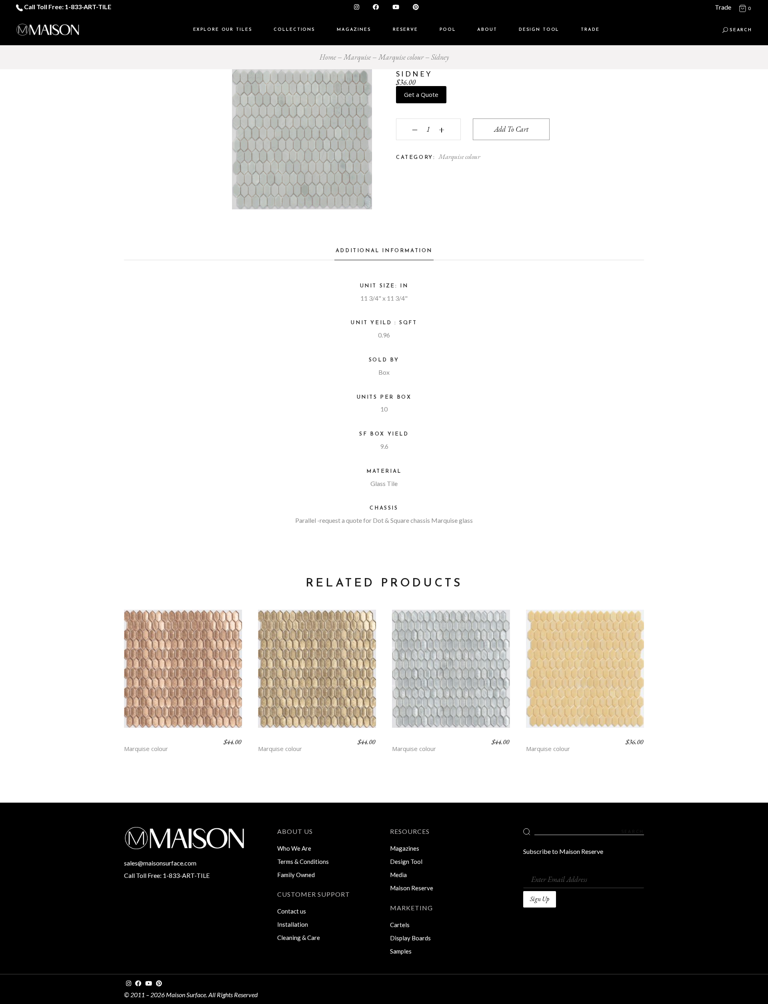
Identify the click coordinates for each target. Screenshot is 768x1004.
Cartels (400, 924)
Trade (723, 7)
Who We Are (294, 848)
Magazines (404, 848)
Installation (292, 924)
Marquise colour (459, 156)
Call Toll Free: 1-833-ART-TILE (67, 6)
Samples (401, 951)
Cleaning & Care (298, 937)
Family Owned (296, 874)
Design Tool (406, 861)
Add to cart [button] (183, 674)
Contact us (291, 911)
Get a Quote (421, 94)
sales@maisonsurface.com (160, 863)
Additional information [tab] (384, 250)
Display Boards (410, 938)
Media (398, 874)
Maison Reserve (411, 888)
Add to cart (511, 129)
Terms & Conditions (303, 861)
